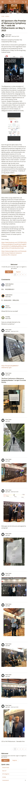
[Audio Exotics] (14, 2)
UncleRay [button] (7, 316)
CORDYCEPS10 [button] (8, 295)
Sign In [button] (9, 272)
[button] (3, 35)
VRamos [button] (7, 306)
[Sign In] (25, 2)
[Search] (23, 2)
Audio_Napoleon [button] (9, 284)
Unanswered (14, 780)
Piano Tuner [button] (8, 34)
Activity (4, 777)
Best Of (4, 770)
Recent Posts (5, 767)
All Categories (5, 774)
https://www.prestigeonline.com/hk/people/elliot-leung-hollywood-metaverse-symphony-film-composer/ (13, 253)
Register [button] (18, 272)
